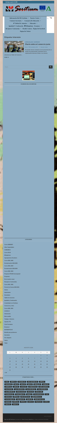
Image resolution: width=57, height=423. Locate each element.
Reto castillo (7, 316)
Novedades (7, 295)
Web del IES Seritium (9, 419)
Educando (33, 23)
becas (23, 384)
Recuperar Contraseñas (13, 29)
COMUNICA (7, 249)
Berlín (30, 384)
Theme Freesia (25, 419)
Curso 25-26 (7, 252)
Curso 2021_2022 (29, 41)
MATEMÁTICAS (8, 329)
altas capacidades (32, 381)
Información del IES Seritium (18, 18)
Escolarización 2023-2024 (10, 268)
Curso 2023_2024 (8, 265)
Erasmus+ (37, 26)
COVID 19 (6, 311)
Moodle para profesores (10, 332)
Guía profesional (38, 394)
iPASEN (16, 396)
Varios (6, 340)
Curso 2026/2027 (8, 244)
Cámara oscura (21, 391)
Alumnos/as (37, 41)
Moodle (29, 399)
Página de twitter (25, 31)
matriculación (20, 399)
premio (30, 401)
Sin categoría (7, 337)
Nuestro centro (34, 18)
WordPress (31, 419)
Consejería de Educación (31, 21)
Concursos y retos (9, 305)
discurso (30, 391)
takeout (7, 404)
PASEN (15, 401)
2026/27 (13, 381)
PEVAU (23, 401)
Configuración (33, 386)
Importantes (7, 292)
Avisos (6, 289)
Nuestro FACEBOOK (48, 416)
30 (6, 381)
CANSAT (8, 386)
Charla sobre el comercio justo (37, 44)
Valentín (15, 404)
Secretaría (7, 335)
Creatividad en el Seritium (11, 303)
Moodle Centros (39, 399)
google (29, 394)
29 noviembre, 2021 (34, 47)
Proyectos (7, 276)
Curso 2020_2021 (8, 308)
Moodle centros (27, 29)
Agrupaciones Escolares (10, 257)
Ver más (7, 57)
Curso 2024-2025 (30, 389)
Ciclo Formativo (8, 324)
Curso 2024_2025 (8, 260)
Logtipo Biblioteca (36, 396)
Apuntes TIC (7, 321)
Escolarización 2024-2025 (10, 263)
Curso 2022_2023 (8, 271)
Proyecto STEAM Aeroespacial (12, 273)
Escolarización (9, 394)
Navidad (7, 401)
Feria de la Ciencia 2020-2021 (11, 287)
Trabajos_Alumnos (9, 319)
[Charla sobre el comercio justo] (14, 46)
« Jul (5, 372)
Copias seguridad (43, 386)
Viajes (5, 343)
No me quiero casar (9, 279)
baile (16, 384)
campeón (45, 384)
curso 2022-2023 (19, 389)
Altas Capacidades (9, 247)
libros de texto (25, 396)
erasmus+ (39, 391)
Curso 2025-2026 (42, 389)
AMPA (42, 381)
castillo (16, 386)
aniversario (8, 384)
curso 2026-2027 (9, 391)
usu (27, 47)
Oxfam (46, 47)
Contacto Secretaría (15, 21)
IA (47, 394)
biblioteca (37, 384)
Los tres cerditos (9, 399)
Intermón (43, 47)
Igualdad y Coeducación (16, 26)
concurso (23, 386)
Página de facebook (39, 29)
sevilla (46, 401)
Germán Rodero (20, 394)
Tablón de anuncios (21, 23)
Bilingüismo (29, 26)
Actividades (22, 381)
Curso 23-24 (8, 389)
